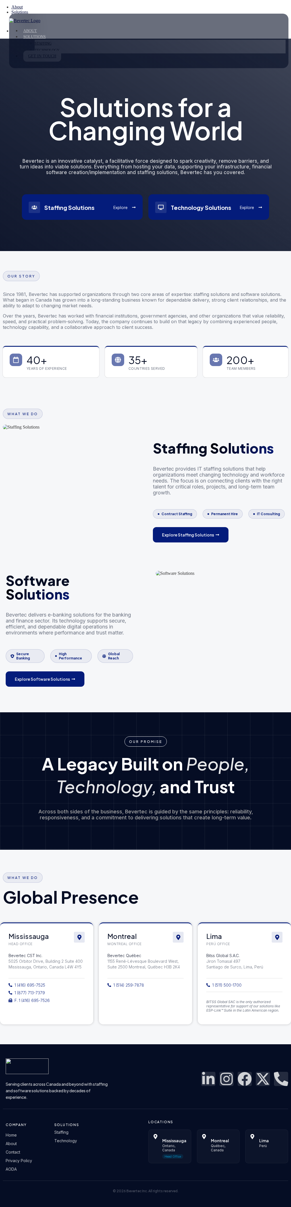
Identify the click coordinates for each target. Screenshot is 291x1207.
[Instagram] (226, 1079)
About (30, 31)
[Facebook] (245, 1079)
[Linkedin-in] (208, 1079)
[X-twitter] (263, 1079)
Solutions (34, 37)
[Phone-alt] (281, 1079)
